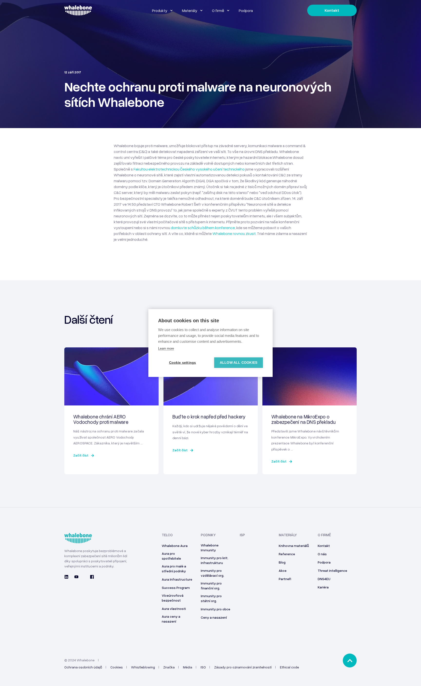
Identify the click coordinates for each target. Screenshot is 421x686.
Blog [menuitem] (282, 562)
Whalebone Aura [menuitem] (175, 546)
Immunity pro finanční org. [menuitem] (211, 585)
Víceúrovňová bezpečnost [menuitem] (172, 597)
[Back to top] (350, 660)
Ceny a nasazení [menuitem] (214, 617)
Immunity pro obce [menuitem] (215, 609)
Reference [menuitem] (287, 554)
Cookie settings (182, 362)
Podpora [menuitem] (324, 562)
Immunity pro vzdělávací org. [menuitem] (212, 572)
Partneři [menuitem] (285, 579)
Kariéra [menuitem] (323, 587)
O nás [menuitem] (322, 554)
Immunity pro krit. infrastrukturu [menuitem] (214, 560)
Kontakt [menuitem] (324, 546)
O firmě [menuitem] (324, 535)
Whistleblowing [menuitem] (143, 667)
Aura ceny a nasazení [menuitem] (171, 618)
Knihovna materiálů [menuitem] (294, 546)
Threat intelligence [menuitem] (332, 570)
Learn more (166, 348)
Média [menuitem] (187, 667)
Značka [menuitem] (169, 667)
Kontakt (332, 10)
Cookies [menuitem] (116, 667)
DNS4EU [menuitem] (324, 579)
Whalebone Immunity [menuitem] (210, 547)
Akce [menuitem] (283, 570)
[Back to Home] (78, 12)
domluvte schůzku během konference (203, 227)
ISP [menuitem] (242, 535)
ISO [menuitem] (203, 667)
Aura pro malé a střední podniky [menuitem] (174, 568)
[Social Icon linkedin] (67, 577)
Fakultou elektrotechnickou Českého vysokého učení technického (189, 169)
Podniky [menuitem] (208, 535)
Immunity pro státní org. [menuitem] (211, 598)
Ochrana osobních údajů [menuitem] (83, 667)
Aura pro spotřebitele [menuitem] (171, 555)
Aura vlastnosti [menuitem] (174, 608)
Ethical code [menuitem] (289, 667)
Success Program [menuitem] (176, 587)
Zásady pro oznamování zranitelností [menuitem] (243, 667)
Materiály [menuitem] (288, 535)
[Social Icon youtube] (76, 577)
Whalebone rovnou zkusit (234, 233)
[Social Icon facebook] (90, 577)
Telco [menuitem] (167, 535)
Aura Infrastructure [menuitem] (177, 579)
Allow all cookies (238, 362)
